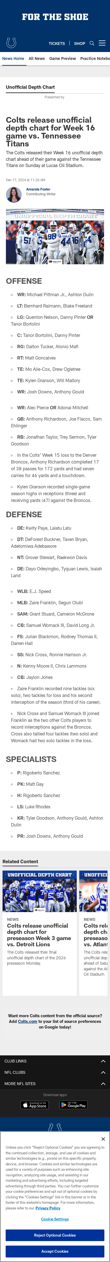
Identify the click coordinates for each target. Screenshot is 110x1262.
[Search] (92, 43)
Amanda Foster (38, 189)
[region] (55, 1196)
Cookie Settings (55, 1219)
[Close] (103, 1139)
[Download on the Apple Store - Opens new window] (34, 1106)
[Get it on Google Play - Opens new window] (73, 1108)
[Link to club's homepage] (11, 40)
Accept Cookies (55, 1251)
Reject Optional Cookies (55, 1235)
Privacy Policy (48, 1208)
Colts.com (27, 1021)
